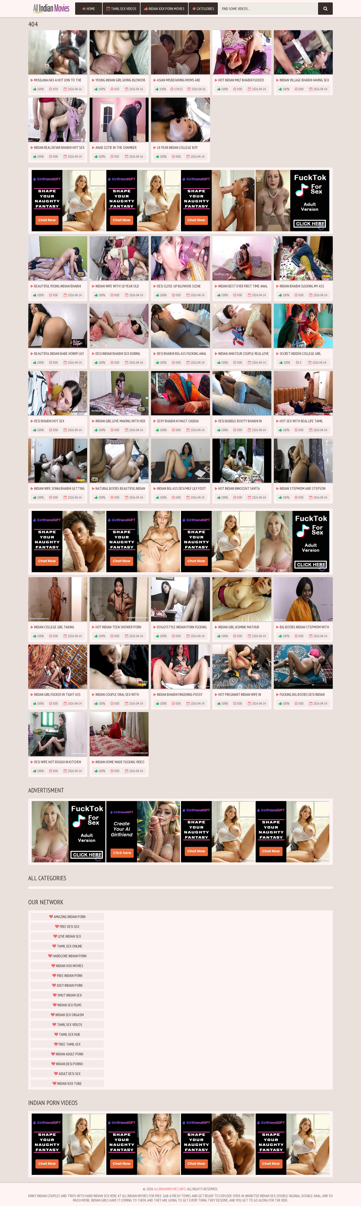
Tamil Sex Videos (123, 8)
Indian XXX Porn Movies (166, 8)
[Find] (325, 8)
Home (90, 8)
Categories (205, 8)
